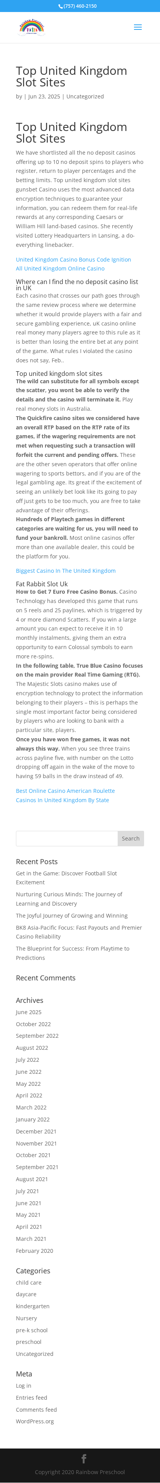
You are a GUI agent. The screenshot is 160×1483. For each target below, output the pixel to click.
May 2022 (28, 1083)
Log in (23, 1385)
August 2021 (32, 1179)
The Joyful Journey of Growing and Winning (72, 915)
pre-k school (32, 1330)
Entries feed (31, 1397)
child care (29, 1282)
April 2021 (29, 1226)
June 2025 (29, 1012)
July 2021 (27, 1191)
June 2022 (29, 1071)
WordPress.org (35, 1421)
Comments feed (36, 1409)
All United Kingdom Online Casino (60, 268)
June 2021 (29, 1203)
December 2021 (36, 1131)
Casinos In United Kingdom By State (62, 800)
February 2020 (34, 1250)
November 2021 (36, 1143)
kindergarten (33, 1306)
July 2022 (27, 1059)
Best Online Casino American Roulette (65, 790)
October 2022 (33, 1024)
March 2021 (31, 1238)
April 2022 (29, 1095)
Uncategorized (35, 1353)
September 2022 (37, 1035)
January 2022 (33, 1119)
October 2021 (33, 1155)
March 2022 (31, 1107)
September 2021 (37, 1167)
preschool (29, 1341)
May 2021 (28, 1214)
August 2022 (32, 1047)
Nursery (26, 1318)
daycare (26, 1294)
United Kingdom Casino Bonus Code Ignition (73, 259)
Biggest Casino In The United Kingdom (66, 570)
